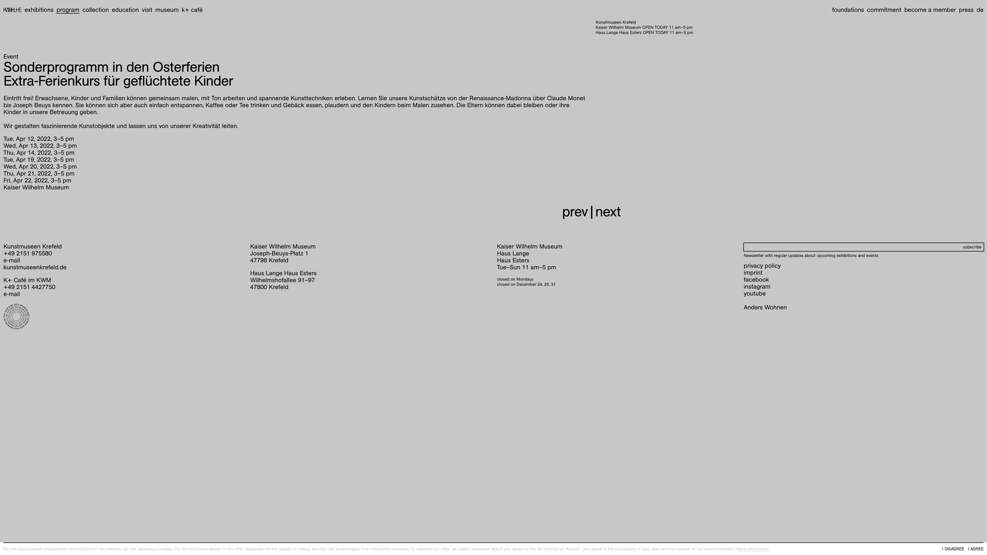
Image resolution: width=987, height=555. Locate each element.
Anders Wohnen (765, 307)
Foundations (848, 10)
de (980, 10)
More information (753, 549)
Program (68, 10)
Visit (147, 10)
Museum (167, 10)
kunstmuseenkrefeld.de (35, 267)
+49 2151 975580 (28, 253)
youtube (755, 293)
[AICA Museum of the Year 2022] (123, 316)
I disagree (953, 549)
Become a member (930, 10)
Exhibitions (38, 10)
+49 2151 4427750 (30, 287)
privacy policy (762, 266)
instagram (757, 286)
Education (125, 10)
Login (978, 338)
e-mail (12, 260)
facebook (756, 279)
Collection (96, 10)
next (608, 211)
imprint (753, 272)
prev (575, 211)
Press (966, 10)
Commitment (884, 10)
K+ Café (192, 10)
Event (11, 56)
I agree (976, 549)
